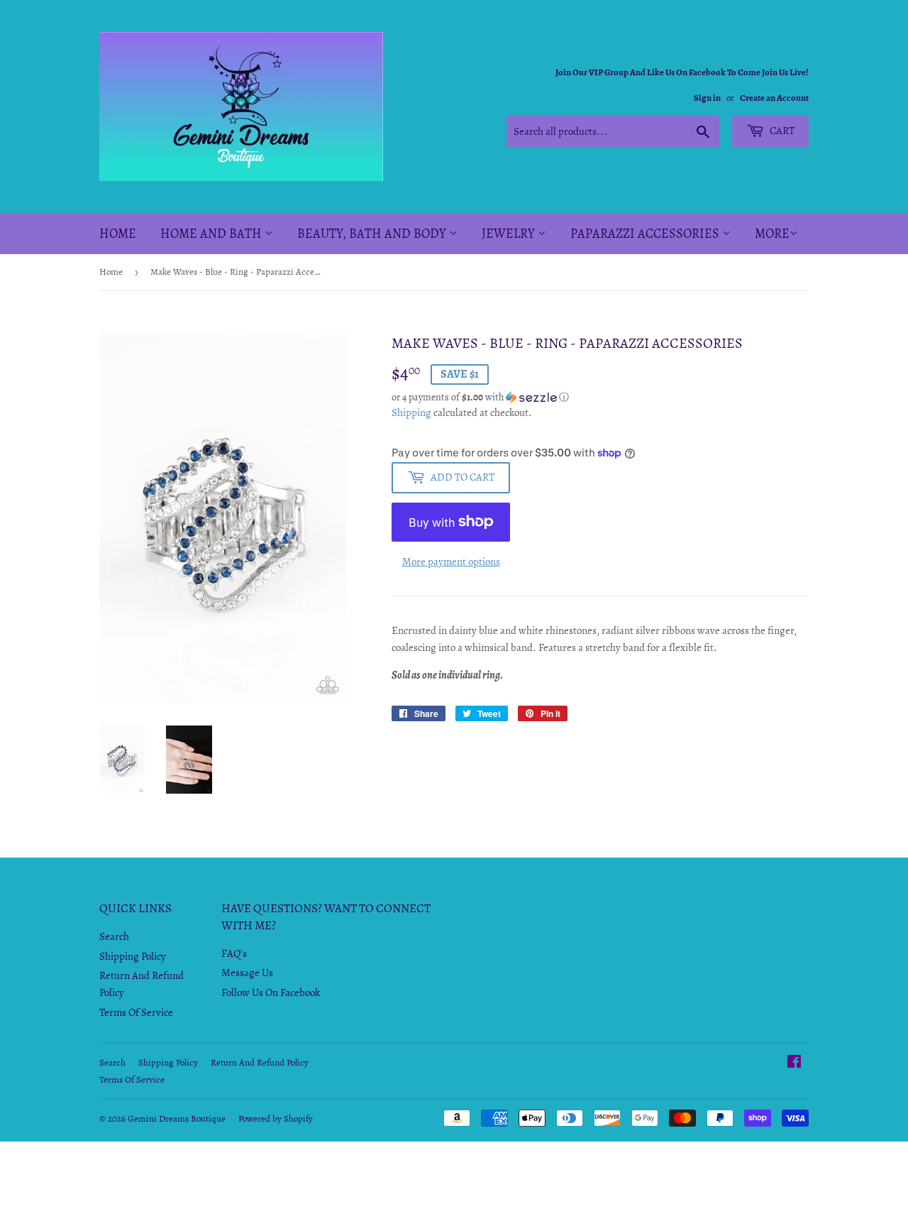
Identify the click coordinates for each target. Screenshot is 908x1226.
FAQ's (234, 953)
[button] (600, 397)
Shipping (411, 412)
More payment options (451, 561)
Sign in (707, 98)
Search (114, 936)
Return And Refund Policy (260, 1062)
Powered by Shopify (275, 1118)
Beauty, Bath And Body (373, 233)
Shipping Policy (132, 956)
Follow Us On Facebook (270, 992)
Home (117, 233)
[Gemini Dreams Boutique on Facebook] (794, 1063)
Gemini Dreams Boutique (177, 1118)
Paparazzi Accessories (646, 233)
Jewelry (510, 233)
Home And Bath (212, 233)
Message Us (247, 972)
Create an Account (774, 98)
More (772, 233)
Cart (781, 131)
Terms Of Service (136, 1012)
